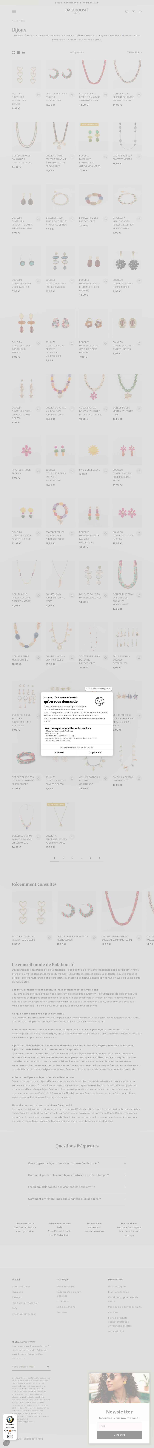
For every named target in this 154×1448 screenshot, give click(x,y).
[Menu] (15, 1416)
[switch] (10, 1436)
